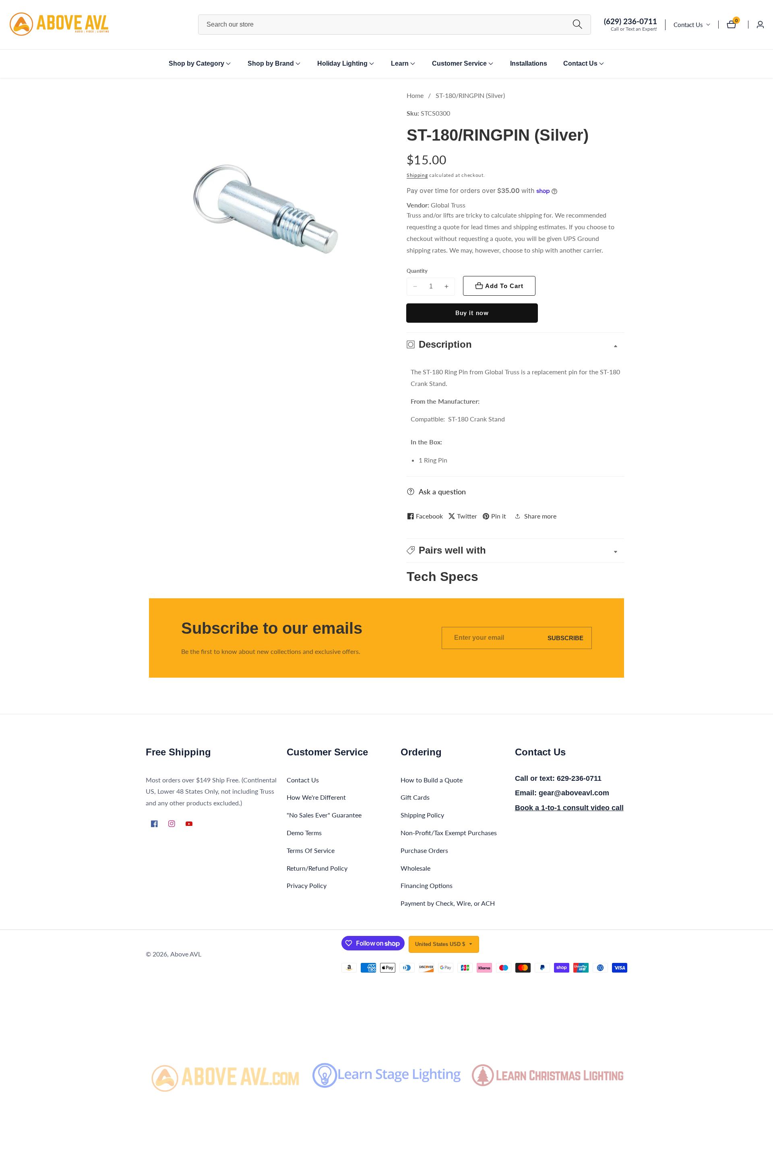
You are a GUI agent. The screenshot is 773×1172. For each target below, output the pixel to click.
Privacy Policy (307, 885)
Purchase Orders (424, 850)
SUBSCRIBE (565, 638)
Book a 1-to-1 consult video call (569, 808)
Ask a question (442, 491)
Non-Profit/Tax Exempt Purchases (449, 832)
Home (415, 95)
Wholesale (415, 868)
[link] (225, 1075)
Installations (528, 63)
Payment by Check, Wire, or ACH (448, 903)
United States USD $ (441, 944)
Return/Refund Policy (317, 868)
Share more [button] (540, 516)
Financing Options (427, 885)
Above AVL (185, 954)
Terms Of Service (311, 850)
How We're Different (316, 797)
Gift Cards (415, 797)
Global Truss (448, 205)
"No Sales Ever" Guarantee (324, 815)
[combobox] (394, 25)
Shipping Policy (422, 815)
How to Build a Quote (432, 780)
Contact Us (688, 24)
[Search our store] (577, 24)
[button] (196, 64)
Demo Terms (304, 832)
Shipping (417, 175)
